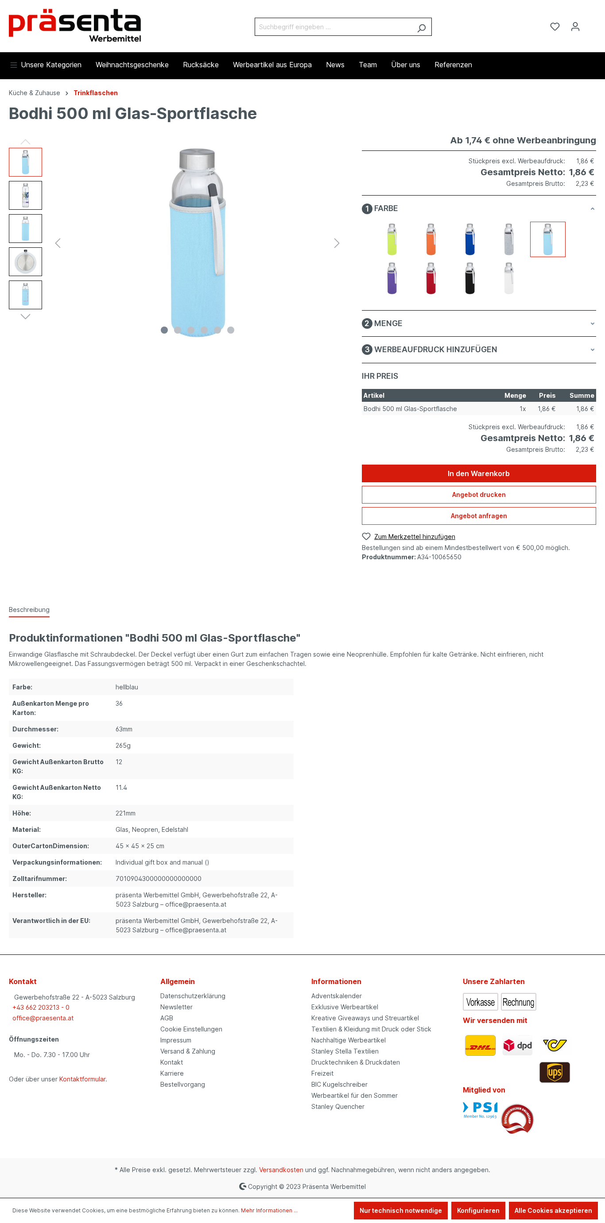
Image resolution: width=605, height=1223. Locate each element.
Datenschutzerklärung (192, 996)
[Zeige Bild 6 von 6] (230, 330)
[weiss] (509, 278)
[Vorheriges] (57, 243)
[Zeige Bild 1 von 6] (164, 330)
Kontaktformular (82, 1079)
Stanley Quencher (338, 1106)
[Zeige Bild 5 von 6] (217, 330)
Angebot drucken (479, 494)
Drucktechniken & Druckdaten (355, 1062)
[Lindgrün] (392, 239)
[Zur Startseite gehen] (75, 25)
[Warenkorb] (591, 23)
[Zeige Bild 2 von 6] (177, 330)
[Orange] (431, 239)
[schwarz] (470, 278)
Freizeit (322, 1073)
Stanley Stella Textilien (345, 1051)
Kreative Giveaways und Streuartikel (365, 1018)
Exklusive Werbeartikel (344, 1007)
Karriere (172, 1073)
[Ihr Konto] (575, 26)
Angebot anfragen (479, 515)
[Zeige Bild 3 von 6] (190, 330)
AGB (166, 1018)
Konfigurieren (478, 1210)
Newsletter (176, 1007)
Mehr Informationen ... (269, 1210)
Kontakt (171, 1062)
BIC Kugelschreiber (339, 1084)
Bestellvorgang (182, 1084)
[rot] (431, 278)
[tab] (29, 610)
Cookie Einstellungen (191, 1029)
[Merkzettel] (555, 26)
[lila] (392, 278)
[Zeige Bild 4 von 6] (204, 330)
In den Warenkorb (479, 473)
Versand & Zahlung (187, 1051)
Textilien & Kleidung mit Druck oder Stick (371, 1029)
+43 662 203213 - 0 (41, 1007)
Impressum (175, 1040)
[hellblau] (548, 239)
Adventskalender (336, 996)
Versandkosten (281, 1169)
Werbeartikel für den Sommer (354, 1095)
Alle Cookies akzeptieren (553, 1210)
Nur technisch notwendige (401, 1210)
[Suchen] (421, 27)
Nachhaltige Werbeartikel (348, 1040)
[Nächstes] (337, 243)
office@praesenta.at (43, 1018)
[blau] (470, 239)
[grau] (509, 239)
